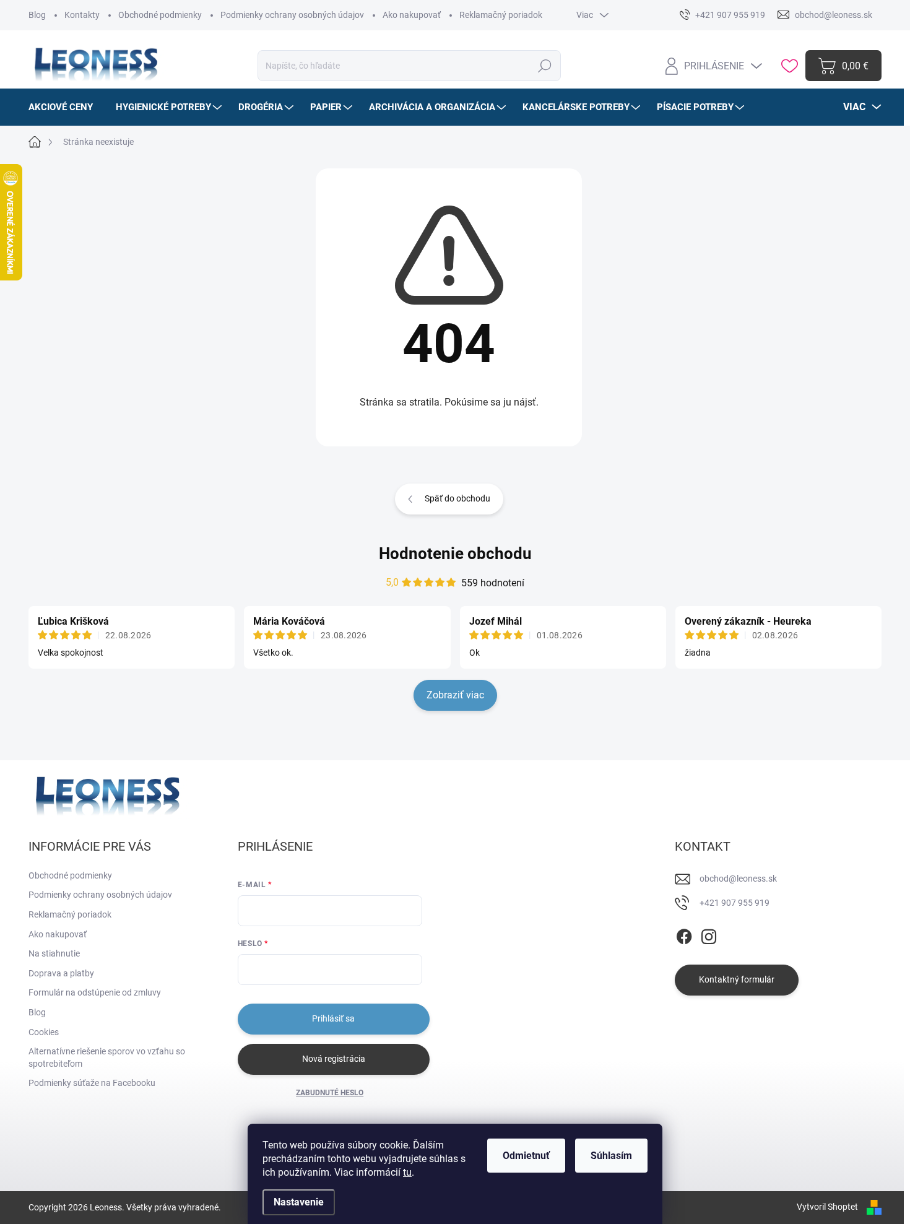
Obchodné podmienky (160, 15)
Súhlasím (611, 1155)
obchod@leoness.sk (738, 878)
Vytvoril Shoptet (827, 1207)
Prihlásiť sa (333, 1018)
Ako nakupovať (412, 15)
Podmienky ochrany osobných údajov (292, 15)
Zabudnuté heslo (329, 1092)
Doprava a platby (61, 973)
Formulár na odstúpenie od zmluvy (94, 992)
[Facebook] (684, 934)
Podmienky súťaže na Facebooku (91, 1083)
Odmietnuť (526, 1155)
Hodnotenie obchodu (455, 553)
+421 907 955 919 (734, 903)
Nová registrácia (333, 1059)
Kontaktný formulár (736, 979)
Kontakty (82, 15)
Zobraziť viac (455, 695)
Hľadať (545, 66)
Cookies (43, 1032)
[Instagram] (709, 934)
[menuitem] (65, 107)
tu (407, 1172)
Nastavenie (299, 1202)
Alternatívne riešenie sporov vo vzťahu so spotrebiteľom (106, 1057)
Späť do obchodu (457, 498)
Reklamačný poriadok (500, 15)
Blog (37, 15)
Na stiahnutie (54, 953)
